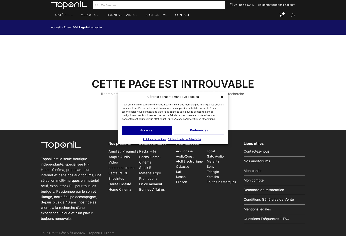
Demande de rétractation (264, 190)
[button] (222, 97)
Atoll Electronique (189, 161)
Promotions (148, 178)
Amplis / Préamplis (123, 151)
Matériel (62, 15)
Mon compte (254, 180)
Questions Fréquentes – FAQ (266, 219)
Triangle (213, 172)
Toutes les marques (221, 182)
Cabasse (182, 167)
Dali (179, 172)
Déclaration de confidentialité (184, 139)
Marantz (213, 161)
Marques (88, 15)
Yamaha (213, 177)
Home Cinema (120, 189)
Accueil (55, 27)
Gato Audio (215, 156)
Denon (181, 177)
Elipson (181, 182)
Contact (182, 15)
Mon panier (253, 171)
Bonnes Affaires (121, 15)
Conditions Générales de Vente (269, 199)
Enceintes (116, 178)
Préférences (199, 130)
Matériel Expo (150, 173)
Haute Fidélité (120, 184)
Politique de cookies (154, 139)
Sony (210, 167)
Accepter (147, 130)
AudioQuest (185, 156)
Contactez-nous (257, 151)
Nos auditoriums (257, 161)
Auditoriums (156, 15)
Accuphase (184, 151)
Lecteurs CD (118, 173)
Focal (211, 151)
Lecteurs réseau (122, 168)
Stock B (145, 168)
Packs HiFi (147, 151)
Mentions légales (257, 209)
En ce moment (150, 184)
